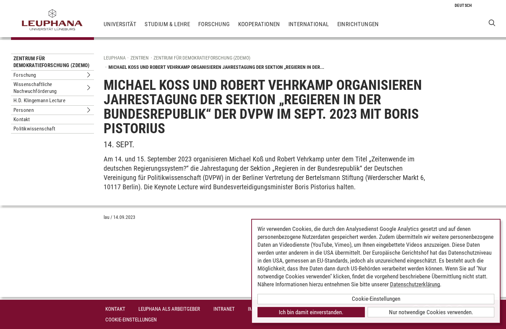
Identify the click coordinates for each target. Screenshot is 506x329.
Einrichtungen (358, 24)
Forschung (214, 24)
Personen (23, 110)
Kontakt (21, 119)
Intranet (224, 309)
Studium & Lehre (167, 24)
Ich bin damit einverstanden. (311, 312)
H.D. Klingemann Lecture (39, 100)
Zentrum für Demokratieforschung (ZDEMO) (51, 61)
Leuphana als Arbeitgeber (169, 309)
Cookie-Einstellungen (131, 320)
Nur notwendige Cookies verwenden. (431, 312)
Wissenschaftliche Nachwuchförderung (35, 87)
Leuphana (115, 58)
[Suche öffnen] (492, 23)
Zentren (139, 58)
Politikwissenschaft (34, 129)
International (308, 24)
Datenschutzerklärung (415, 284)
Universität (120, 24)
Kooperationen (259, 24)
